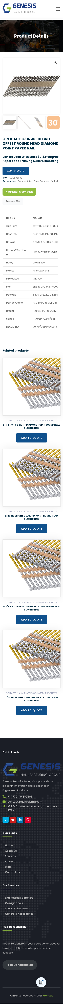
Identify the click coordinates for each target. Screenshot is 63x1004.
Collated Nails (24, 181)
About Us (11, 851)
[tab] (19, 192)
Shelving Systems (16, 908)
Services (10, 856)
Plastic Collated (34, 420)
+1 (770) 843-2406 (20, 796)
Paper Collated (41, 181)
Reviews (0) (13, 201)
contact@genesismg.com (25, 801)
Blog (8, 867)
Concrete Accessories (19, 914)
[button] (55, 62)
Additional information (19, 191)
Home (9, 845)
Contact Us (12, 872)
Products (55, 181)
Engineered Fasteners (19, 898)
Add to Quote (15, 171)
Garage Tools (14, 903)
